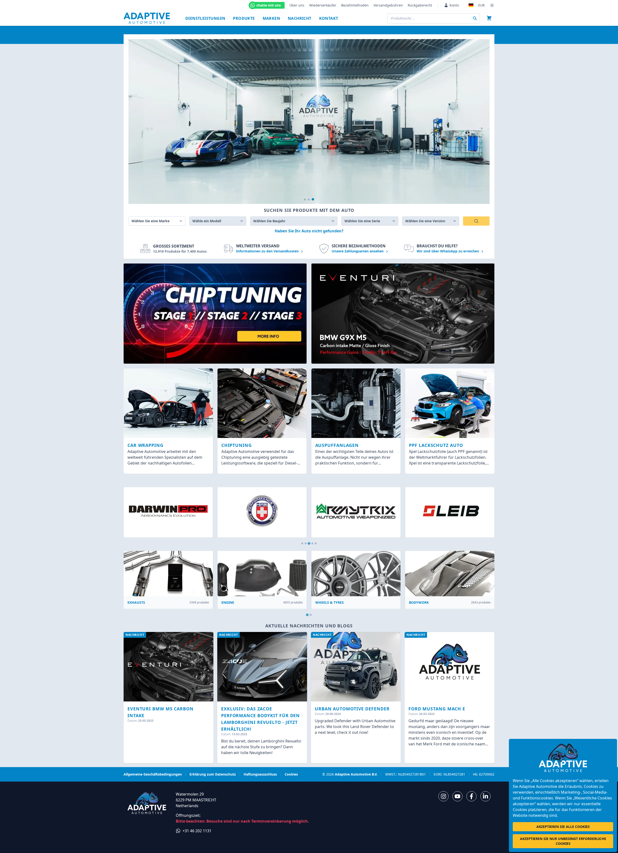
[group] (309, 121)
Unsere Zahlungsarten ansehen (358, 251)
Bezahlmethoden (355, 5)
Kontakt (328, 18)
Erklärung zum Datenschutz (213, 774)
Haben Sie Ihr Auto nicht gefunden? (309, 231)
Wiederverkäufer (322, 5)
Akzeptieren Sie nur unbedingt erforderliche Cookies (563, 841)
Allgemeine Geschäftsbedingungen (153, 774)
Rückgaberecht (420, 5)
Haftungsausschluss (260, 774)
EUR (481, 5)
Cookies (291, 774)
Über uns (296, 5)
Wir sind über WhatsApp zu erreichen (448, 251)
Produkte (244, 18)
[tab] (302, 543)
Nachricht (299, 18)
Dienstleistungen (205, 18)
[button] (305, 200)
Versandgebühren (388, 5)
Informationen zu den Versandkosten (268, 251)
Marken (271, 18)
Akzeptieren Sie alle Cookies (563, 826)
